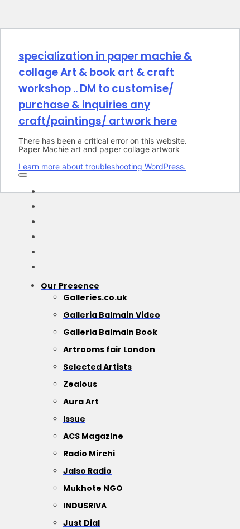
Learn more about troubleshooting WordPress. (102, 166)
